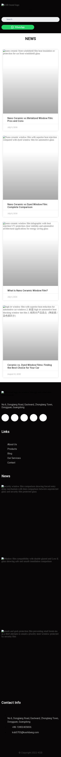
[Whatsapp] (43, 417)
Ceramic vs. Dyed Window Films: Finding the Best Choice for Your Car (29, 366)
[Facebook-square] (14, 417)
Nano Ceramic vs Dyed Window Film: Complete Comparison (27, 206)
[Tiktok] (33, 417)
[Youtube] (24, 417)
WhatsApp (20, 27)
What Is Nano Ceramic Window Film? (27, 290)
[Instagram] (5, 417)
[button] (30, 11)
